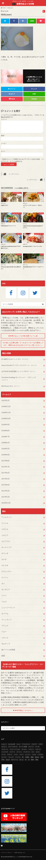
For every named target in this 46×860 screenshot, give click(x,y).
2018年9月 (5, 424)
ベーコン (17, 757)
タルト (38, 752)
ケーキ (37, 746)
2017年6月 (5, 473)
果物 (32, 757)
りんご (18, 744)
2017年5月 (5, 479)
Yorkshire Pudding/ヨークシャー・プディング (18, 378)
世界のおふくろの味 (15, 856)
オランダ (4, 553)
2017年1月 (5, 497)
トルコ (4, 601)
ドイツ (4, 595)
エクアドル (5, 541)
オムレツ (4, 746)
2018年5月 (5, 449)
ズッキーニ (26, 752)
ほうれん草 (11, 744)
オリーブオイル (12, 746)
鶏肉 (37, 759)
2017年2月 (5, 491)
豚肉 (32, 759)
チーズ (3, 754)
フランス (4, 626)
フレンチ (11, 757)
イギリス (4, 529)
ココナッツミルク (15, 749)
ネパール (4, 614)
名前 (3, 135)
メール (3, 143)
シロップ (38, 749)
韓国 (3, 656)
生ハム (21, 759)
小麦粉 (27, 757)
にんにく (4, 744)
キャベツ (31, 746)
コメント (4, 119)
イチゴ (40, 744)
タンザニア (5, 589)
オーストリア (6, 547)
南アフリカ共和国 (8, 650)
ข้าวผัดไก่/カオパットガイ (14, 359)
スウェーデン (6, 571)
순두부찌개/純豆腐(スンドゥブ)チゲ (18, 371)
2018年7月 (5, 436)
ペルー (4, 632)
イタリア (4, 535)
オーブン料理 (23, 746)
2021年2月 (5, 400)
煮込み (37, 757)
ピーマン (4, 757)
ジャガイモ (5, 752)
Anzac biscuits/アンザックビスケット (18, 365)
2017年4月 (5, 485)
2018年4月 (5, 455)
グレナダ (4, 565)
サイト (3, 151)
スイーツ (12, 752)
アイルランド (6, 517)
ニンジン (27, 754)
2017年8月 (5, 461)
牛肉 (3, 759)
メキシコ (4, 638)
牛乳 (42, 757)
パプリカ (40, 754)
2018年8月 (5, 430)
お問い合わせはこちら (20, 852)
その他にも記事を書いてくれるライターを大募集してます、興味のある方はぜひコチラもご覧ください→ (23, 344)
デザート (9, 754)
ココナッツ (5, 749)
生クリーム (14, 759)
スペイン (4, 577)
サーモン (24, 749)
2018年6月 (5, 443)
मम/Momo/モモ (10, 386)
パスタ (34, 754)
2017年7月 (5, 467)
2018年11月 (6, 412)
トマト (16, 754)
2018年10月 (6, 418)
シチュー (31, 749)
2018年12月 (6, 406)
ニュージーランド (8, 607)
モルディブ (5, 644)
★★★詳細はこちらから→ (23, 710)
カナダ (4, 559)
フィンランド (6, 620)
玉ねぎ (8, 759)
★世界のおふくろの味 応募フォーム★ (23, 336)
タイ (3, 583)
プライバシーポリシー (7, 852)
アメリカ (4, 523)
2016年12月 (6, 503)
